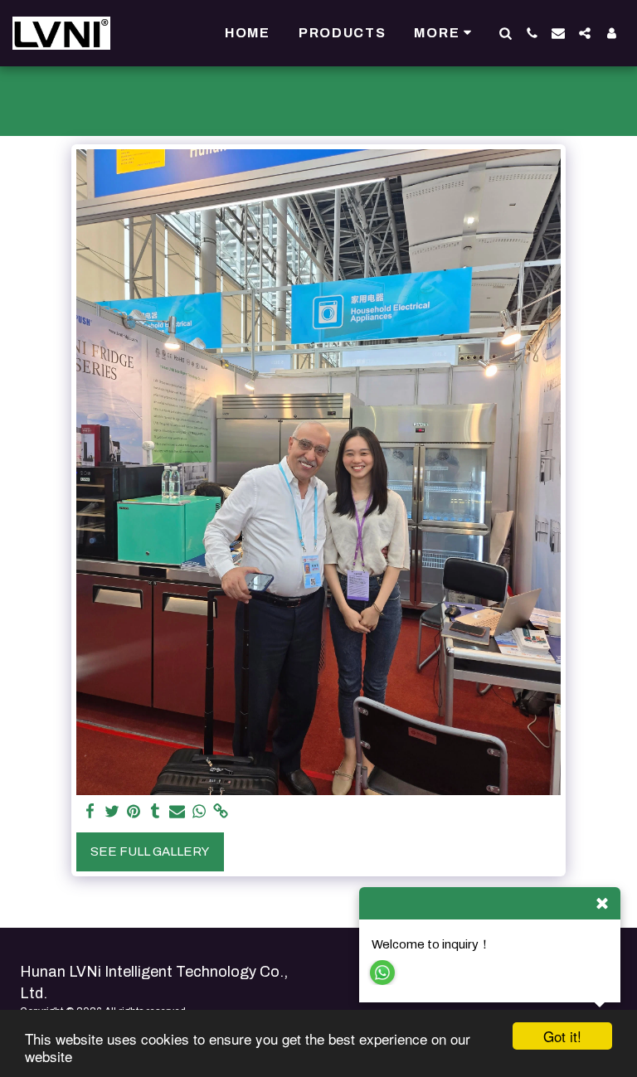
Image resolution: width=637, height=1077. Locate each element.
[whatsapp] (199, 811)
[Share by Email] (177, 811)
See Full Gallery (149, 851)
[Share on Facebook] (90, 811)
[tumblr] (155, 811)
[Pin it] (134, 811)
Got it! (562, 1036)
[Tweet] (112, 811)
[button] (505, 33)
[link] (221, 811)
